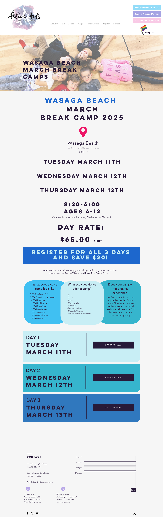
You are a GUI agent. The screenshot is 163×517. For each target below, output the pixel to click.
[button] (68, 24)
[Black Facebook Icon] (27, 513)
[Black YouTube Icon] (37, 513)
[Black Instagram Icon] (32, 513)
